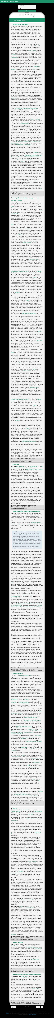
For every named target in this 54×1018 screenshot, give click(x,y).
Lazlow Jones (26, 312)
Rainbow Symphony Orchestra (28, 737)
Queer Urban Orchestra (22, 727)
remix (24, 914)
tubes (31, 254)
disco (33, 458)
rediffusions (20, 234)
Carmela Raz (36, 152)
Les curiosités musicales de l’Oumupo (10, 1)
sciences (14, 968)
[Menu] (53, 2)
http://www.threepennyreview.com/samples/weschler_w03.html (24, 939)
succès (32, 833)
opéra (23, 755)
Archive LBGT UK (33, 795)
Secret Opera (34, 767)
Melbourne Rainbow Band (17, 733)
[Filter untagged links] (20, 15)
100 (34, 16)
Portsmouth (38, 722)
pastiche (14, 458)
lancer (21, 180)
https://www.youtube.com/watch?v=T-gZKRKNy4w (22, 461)
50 (33, 14)
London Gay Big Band (16, 719)
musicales (29, 242)
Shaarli (7, 1013)
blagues (24, 242)
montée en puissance (24, 702)
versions (29, 914)
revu (41, 188)
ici (33, 69)
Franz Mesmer (14, 57)
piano (26, 1000)
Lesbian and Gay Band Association (34, 741)
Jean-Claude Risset (35, 959)
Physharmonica (28, 144)
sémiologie (15, 667)
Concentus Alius (30, 724)
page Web (21, 980)
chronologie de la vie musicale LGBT (22, 794)
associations (38, 735)
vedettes (26, 699)
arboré (29, 765)
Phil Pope (34, 241)
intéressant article (30, 907)
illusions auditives (38, 948)
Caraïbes (21, 871)
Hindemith (24, 828)
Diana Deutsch (14, 945)
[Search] (27, 11)
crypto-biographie (38, 811)
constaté (41, 210)
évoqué (12, 204)
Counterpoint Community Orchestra (24, 726)
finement (21, 906)
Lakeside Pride (31, 729)
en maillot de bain (33, 466)
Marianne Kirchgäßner (35, 119)
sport (35, 505)
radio (18, 458)
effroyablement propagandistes (29, 313)
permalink (24, 193)
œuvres (25, 815)
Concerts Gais (23, 738)
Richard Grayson (24, 976)
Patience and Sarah (15, 756)
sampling (18, 936)
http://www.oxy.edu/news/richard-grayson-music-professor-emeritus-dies (26, 1003)
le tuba (24, 665)
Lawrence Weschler (15, 811)
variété (22, 458)
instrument (14, 98)
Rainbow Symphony (15, 724)
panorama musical (25, 703)
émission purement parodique (24, 228)
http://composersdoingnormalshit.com (19, 508)
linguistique (20, 667)
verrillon (14, 54)
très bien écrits (14, 820)
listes (31, 802)
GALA (17, 745)
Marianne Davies (32, 50)
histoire (20, 192)
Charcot (23, 161)
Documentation (32, 1014)
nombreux (20, 914)
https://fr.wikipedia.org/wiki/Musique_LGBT (20, 804)
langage (32, 667)
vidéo (14, 1000)
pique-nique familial (27, 467)
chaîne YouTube (35, 988)
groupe (33, 272)
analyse (37, 936)
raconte (12, 83)
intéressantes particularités (32, 947)
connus (34, 277)
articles (12, 582)
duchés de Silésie (15, 873)
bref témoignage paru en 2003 (22, 809)
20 (31, 14)
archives (41, 791)
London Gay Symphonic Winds (30, 717)
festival (14, 802)
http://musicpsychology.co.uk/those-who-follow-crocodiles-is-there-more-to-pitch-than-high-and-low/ (32, 670)
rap (41, 936)
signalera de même (25, 123)
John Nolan (22, 488)
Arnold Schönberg (32, 861)
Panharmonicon (19, 144)
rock (23, 802)
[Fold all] (23, 15)
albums (17, 491)
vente (35, 180)
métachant (17, 292)
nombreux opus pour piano (32, 818)
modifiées (33, 914)
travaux (33, 779)
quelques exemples (34, 259)
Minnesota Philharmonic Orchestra (25, 732)
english (23, 20)
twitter (27, 469)
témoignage (30, 505)
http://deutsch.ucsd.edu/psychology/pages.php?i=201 (22, 971)
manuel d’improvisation (35, 980)
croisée (18, 153)
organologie (15, 192)
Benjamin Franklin (35, 45)
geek (30, 458)
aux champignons (20, 466)
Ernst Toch (30, 814)
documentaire (24, 505)
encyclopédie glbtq (21, 792)
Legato (34, 745)
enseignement (27, 667)
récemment (13, 702)
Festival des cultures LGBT (25, 675)
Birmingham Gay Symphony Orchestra (32, 720)
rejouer (27, 300)
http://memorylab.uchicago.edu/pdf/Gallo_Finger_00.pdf (23, 194)
